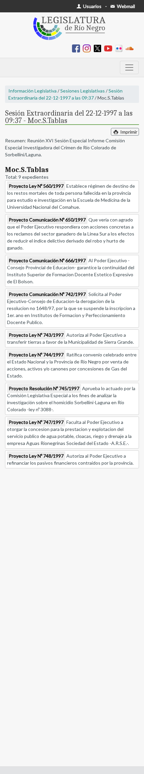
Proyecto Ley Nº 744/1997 (36, 354)
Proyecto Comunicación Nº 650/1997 (47, 219)
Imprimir (128, 132)
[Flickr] (120, 48)
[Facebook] (77, 48)
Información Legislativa (32, 91)
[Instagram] (88, 48)
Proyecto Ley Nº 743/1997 (36, 335)
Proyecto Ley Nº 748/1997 (36, 456)
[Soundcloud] (131, 48)
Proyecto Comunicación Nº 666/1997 (47, 260)
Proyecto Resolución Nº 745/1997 (44, 388)
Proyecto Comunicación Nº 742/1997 (47, 294)
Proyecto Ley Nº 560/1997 (36, 186)
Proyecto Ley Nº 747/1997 (36, 422)
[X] (98, 48)
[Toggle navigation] (129, 67)
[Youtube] (109, 48)
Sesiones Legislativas (82, 91)
